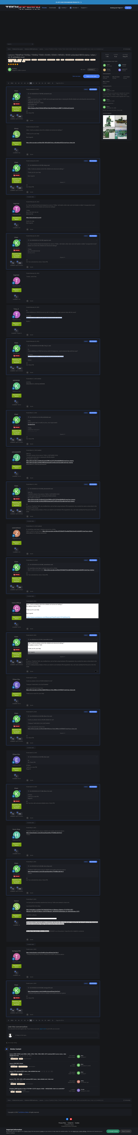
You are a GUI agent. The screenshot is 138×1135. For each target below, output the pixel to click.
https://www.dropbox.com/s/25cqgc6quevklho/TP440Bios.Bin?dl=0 (44, 832)
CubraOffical (16, 603)
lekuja (108, 69)
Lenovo (24, 70)
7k (13, 116)
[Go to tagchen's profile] (16, 209)
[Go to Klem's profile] (9, 69)
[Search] (32, 44)
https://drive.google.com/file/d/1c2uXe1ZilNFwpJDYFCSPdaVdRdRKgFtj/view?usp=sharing (50, 460)
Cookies (77, 1123)
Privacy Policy (62, 1123)
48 (24, 83)
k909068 (16, 380)
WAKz (82, 1080)
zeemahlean (16, 528)
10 (51, 1071)
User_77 (13, 1090)
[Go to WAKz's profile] (78, 1081)
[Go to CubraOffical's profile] (16, 608)
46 (18, 83)
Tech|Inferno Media (23, 1112)
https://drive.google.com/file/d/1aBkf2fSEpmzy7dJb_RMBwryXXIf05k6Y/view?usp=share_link (50, 690)
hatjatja (124, 64)
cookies (42, 1131)
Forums (44, 7)
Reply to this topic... (21, 1035)
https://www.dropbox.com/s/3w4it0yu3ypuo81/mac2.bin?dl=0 (42, 952)
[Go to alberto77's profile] (119, 70)
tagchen (16, 203)
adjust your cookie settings (79, 1131)
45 (15, 83)
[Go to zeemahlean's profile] (16, 533)
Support (83, 7)
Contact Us (70, 1123)
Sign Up (128, 7)
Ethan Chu (16, 679)
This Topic (26, 44)
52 (36, 83)
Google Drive (31, 424)
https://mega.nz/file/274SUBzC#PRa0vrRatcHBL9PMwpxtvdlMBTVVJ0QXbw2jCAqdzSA (51, 108)
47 (21, 83)
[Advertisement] (69, 27)
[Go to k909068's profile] (16, 386)
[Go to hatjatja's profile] (119, 65)
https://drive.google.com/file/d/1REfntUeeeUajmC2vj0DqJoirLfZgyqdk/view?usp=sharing (49, 462)
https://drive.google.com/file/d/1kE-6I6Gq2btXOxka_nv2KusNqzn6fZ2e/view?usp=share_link (50, 142)
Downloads (52, 7)
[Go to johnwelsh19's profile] (16, 457)
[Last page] (52, 83)
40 (20, 1081)
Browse (75, 7)
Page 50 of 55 (59, 83)
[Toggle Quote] (28, 93)
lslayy (16, 128)
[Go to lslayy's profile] (16, 134)
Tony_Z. (16, 309)
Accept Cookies (113, 1131)
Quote (31, 120)
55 (45, 83)
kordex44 (46, 93)
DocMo (82, 1089)
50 (30, 83)
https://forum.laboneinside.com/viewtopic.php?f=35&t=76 (41, 918)
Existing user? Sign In (116, 7)
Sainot (16, 901)
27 (30, 1055)
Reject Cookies (126, 1131)
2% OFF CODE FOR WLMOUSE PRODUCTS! (68, 2)
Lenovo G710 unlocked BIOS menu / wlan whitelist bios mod (25, 1071)
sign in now (43, 1028)
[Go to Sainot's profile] (16, 906)
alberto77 (124, 69)
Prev (12, 83)
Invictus (13, 1065)
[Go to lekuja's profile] (104, 70)
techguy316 (16, 951)
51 (33, 83)
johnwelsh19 (16, 452)
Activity (63, 7)
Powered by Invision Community (69, 1126)
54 (42, 83)
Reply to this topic (91, 76)
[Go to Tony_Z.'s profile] (16, 314)
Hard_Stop (16, 829)
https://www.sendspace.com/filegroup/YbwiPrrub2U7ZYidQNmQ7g (48, 617)
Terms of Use (27, 1131)
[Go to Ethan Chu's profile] (16, 685)
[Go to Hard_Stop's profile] (16, 835)
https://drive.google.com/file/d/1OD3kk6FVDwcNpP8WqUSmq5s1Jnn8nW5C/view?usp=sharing (67, 531)
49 (27, 83)
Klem (15, 68)
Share (83, 69)
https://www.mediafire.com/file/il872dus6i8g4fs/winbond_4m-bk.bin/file (44, 317)
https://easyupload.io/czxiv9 (33, 217)
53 (39, 83)
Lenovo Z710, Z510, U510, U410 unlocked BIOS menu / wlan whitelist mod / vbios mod (31, 1079)
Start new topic (76, 76)
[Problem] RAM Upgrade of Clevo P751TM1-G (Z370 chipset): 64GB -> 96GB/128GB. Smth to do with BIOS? (37, 1088)
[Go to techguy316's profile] (16, 956)
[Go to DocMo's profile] (78, 1090)
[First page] (8, 83)
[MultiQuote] (27, 120)
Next (49, 83)
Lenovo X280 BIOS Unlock (16, 1063)
